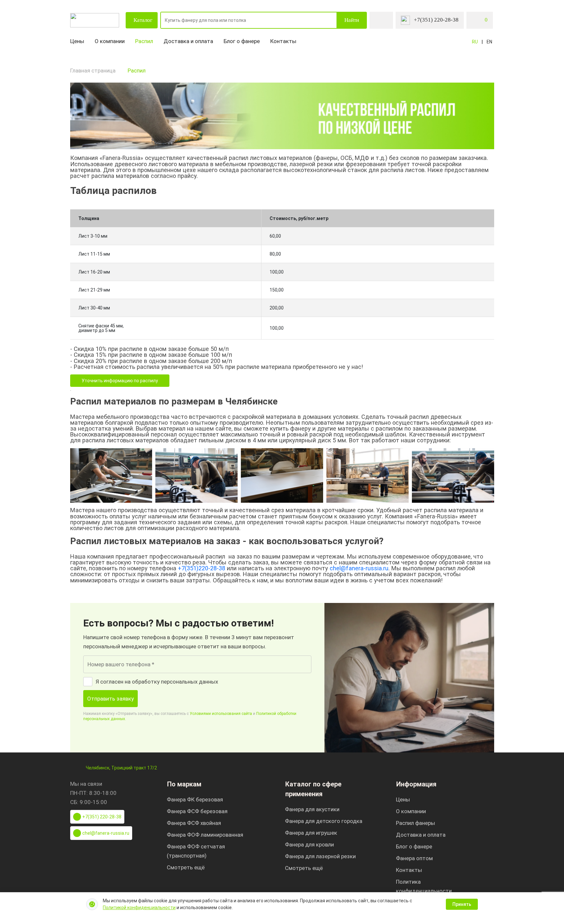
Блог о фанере (242, 41)
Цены (77, 41)
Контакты (283, 41)
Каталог (142, 20)
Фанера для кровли (309, 844)
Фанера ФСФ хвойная (194, 823)
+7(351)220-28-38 (201, 568)
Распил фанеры (415, 823)
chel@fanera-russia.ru (359, 568)
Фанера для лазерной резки (320, 856)
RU (475, 41)
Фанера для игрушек (311, 832)
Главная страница (93, 70)
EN (489, 41)
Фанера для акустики (312, 809)
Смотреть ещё (186, 867)
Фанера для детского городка (323, 821)
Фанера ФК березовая (195, 799)
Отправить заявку (110, 698)
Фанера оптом (414, 858)
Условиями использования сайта (221, 713)
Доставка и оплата (188, 41)
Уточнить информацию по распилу (120, 380)
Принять (461, 904)
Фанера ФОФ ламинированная (205, 834)
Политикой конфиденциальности (139, 907)
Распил (144, 41)
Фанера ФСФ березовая (197, 811)
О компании (110, 41)
